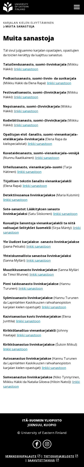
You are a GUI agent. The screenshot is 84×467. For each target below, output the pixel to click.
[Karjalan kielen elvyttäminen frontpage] (16, 7)
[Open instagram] (47, 444)
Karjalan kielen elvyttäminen (28, 23)
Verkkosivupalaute (21, 456)
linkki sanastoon (26, 69)
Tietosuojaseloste (59, 456)
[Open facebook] (37, 444)
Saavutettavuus (41, 460)
